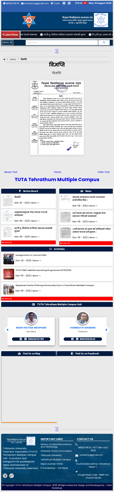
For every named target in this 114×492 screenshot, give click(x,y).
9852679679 (12, 3)
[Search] (104, 42)
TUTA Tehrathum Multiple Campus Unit (59, 304)
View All (8, 242)
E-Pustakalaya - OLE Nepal (54, 468)
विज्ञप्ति (24, 59)
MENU (6, 42)
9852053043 (87, 339)
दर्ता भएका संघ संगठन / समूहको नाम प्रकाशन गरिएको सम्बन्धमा (89, 215)
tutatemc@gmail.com (36, 3)
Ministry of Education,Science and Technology (56, 445)
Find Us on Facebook (87, 353)
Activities (59, 249)
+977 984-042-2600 (100, 449)
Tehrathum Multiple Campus (56, 459)
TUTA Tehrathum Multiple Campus (57, 179)
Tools (56, 3)
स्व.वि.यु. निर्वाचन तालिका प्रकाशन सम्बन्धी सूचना (57, 34)
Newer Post (11, 172)
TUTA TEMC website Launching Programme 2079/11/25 (43, 270)
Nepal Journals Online (52, 463)
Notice (13, 59)
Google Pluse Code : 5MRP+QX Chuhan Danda (93, 476)
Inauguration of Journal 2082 (31, 255)
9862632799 (36, 339)
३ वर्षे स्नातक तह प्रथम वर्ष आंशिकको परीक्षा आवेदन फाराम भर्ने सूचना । (91, 230)
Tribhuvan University (51, 455)
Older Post (104, 172)
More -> (35, 202)
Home (57, 172)
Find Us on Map (31, 353)
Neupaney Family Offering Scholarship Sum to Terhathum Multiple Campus (55, 285)
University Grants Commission (56, 450)
